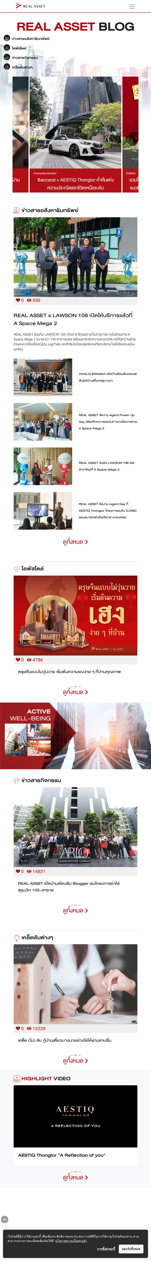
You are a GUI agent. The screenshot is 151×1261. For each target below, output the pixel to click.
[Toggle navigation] (130, 6)
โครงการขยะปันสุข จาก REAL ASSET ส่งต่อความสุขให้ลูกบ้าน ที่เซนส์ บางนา (75, 893)
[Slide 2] (75, 693)
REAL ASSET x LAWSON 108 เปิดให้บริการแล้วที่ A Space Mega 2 (73, 319)
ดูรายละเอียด (75, 252)
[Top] (4, 1219)
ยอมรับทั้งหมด (131, 1249)
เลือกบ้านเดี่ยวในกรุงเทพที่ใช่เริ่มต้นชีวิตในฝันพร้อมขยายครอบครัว (68, 675)
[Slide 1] (71, 693)
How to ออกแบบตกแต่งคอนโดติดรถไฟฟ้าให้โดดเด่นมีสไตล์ (71, 1047)
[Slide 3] (79, 693)
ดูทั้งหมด (74, 542)
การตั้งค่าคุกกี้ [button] (106, 1249)
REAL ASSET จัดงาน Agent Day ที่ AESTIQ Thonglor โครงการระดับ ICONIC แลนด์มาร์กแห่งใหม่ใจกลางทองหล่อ (108, 510)
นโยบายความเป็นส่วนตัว (71, 1241)
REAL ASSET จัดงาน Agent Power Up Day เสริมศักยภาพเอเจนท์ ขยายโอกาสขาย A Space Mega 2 (108, 421)
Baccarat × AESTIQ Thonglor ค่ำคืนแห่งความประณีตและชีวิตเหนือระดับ (76, 184)
